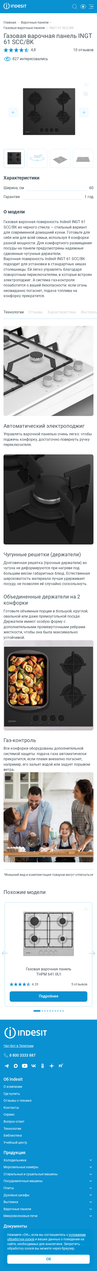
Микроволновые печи (20, 1216)
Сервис (9, 1114)
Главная (10, 22)
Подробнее (48, 996)
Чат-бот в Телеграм (18, 1046)
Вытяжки (11, 1202)
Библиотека (13, 1135)
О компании (13, 1086)
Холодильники (15, 1160)
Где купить (12, 1094)
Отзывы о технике (18, 1100)
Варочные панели (34, 22)
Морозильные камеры (21, 1167)
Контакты (11, 1107)
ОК (48, 1259)
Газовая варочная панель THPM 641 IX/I (48, 971)
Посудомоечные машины (23, 1181)
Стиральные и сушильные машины (31, 1174)
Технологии (12, 1128)
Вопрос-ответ (14, 1121)
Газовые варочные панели (24, 28)
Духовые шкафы (16, 1195)
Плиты (9, 1188)
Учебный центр (15, 1142)
